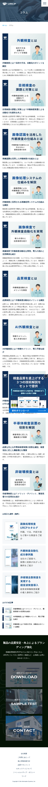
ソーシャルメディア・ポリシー (24, 772)
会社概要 (24, 753)
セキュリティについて (24, 768)
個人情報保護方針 (24, 761)
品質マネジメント (24, 765)
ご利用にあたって (24, 757)
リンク (24, 776)
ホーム (4, 25)
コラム (11, 25)
